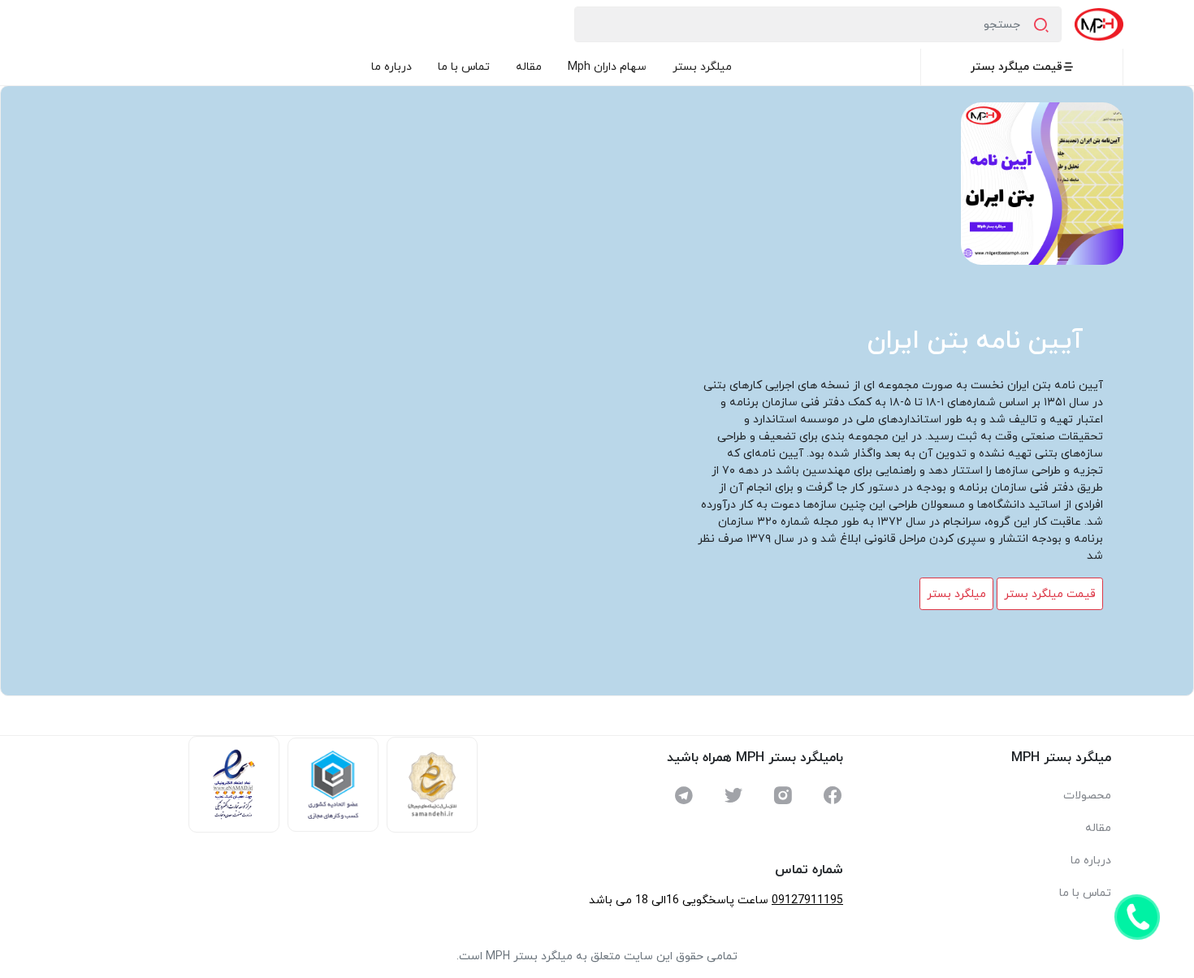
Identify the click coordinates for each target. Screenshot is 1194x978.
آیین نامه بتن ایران (975, 341)
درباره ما (391, 67)
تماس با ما (464, 67)
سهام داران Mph (607, 67)
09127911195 (807, 900)
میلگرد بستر (702, 67)
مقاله (529, 67)
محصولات (1087, 795)
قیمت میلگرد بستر (1016, 67)
